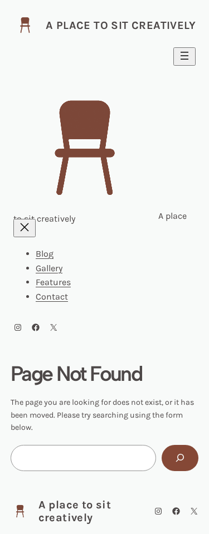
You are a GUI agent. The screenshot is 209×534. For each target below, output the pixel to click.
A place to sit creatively (121, 25)
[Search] (180, 458)
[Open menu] (184, 56)
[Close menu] (24, 228)
